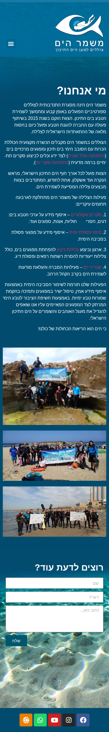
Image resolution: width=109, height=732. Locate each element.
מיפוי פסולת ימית (85, 232)
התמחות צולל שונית (86, 155)
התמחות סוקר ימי (51, 162)
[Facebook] (83, 720)
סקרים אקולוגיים (86, 214)
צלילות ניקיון (68, 249)
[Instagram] (68, 720)
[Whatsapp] (40, 720)
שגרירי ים (92, 267)
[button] (11, 43)
